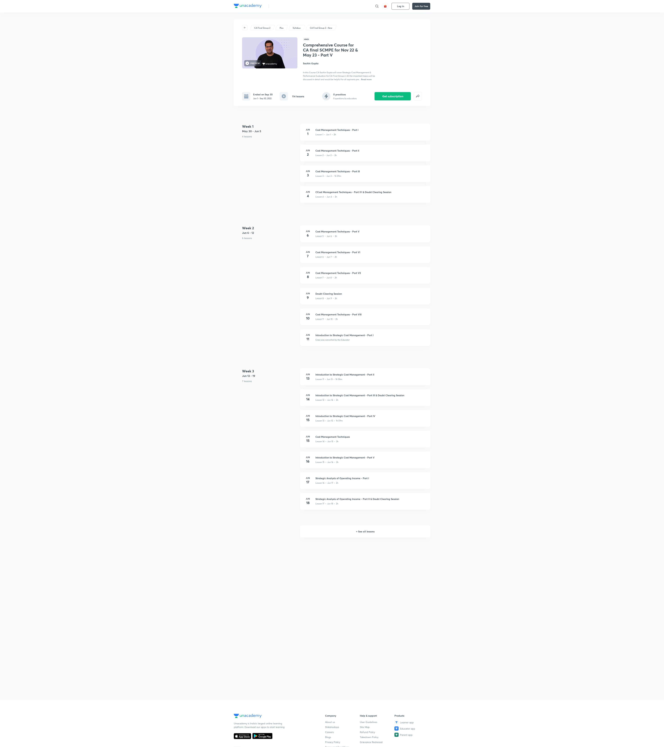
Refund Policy (367, 732)
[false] (418, 96)
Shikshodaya (332, 727)
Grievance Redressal (371, 742)
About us (330, 722)
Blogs (328, 737)
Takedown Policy (369, 737)
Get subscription (392, 96)
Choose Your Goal (286, 6)
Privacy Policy (332, 742)
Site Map (365, 727)
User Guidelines (368, 722)
